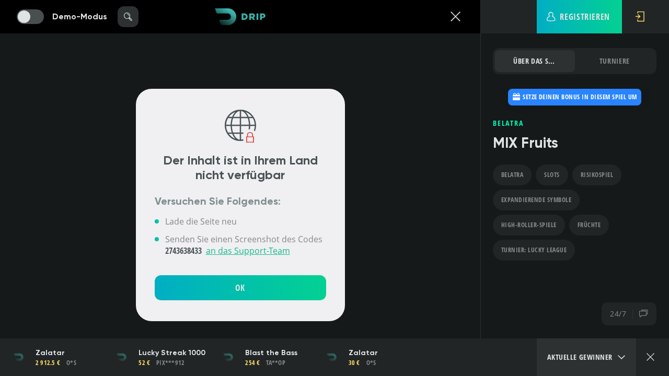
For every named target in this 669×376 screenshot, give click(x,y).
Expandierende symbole (536, 199)
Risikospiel (597, 174)
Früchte (589, 224)
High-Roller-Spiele (529, 224)
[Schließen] (650, 357)
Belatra (512, 174)
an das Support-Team (248, 250)
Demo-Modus (79, 16)
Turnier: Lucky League (534, 249)
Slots (551, 174)
